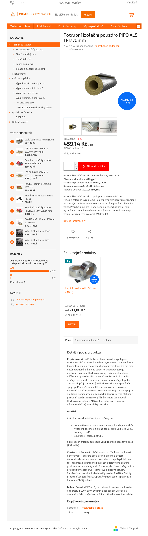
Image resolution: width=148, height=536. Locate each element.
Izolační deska (23, 59)
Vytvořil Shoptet (129, 528)
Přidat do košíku (96, 166)
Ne (11, 275)
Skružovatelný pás (26, 54)
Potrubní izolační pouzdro (29, 49)
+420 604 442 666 (25, 304)
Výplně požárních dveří (28, 93)
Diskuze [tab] (107, 340)
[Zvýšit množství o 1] (76, 164)
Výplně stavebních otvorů (29, 88)
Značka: (74, 49)
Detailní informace (73, 221)
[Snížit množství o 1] (76, 168)
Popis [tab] (68, 340)
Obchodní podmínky (70, 3)
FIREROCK (21, 117)
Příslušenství (19, 74)
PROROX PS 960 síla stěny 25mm (35, 107)
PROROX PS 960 (25, 103)
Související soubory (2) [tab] (87, 340)
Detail (72, 324)
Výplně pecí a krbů (22, 112)
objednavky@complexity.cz (30, 299)
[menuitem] (20, 26)
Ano (12, 268)
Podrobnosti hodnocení (107, 46)
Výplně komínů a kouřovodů (30, 98)
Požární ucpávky (21, 78)
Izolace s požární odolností (30, 69)
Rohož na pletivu (25, 64)
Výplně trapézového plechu (30, 83)
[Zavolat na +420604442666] (15, 2)
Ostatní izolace (20, 122)
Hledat (88, 14)
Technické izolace (22, 45)
